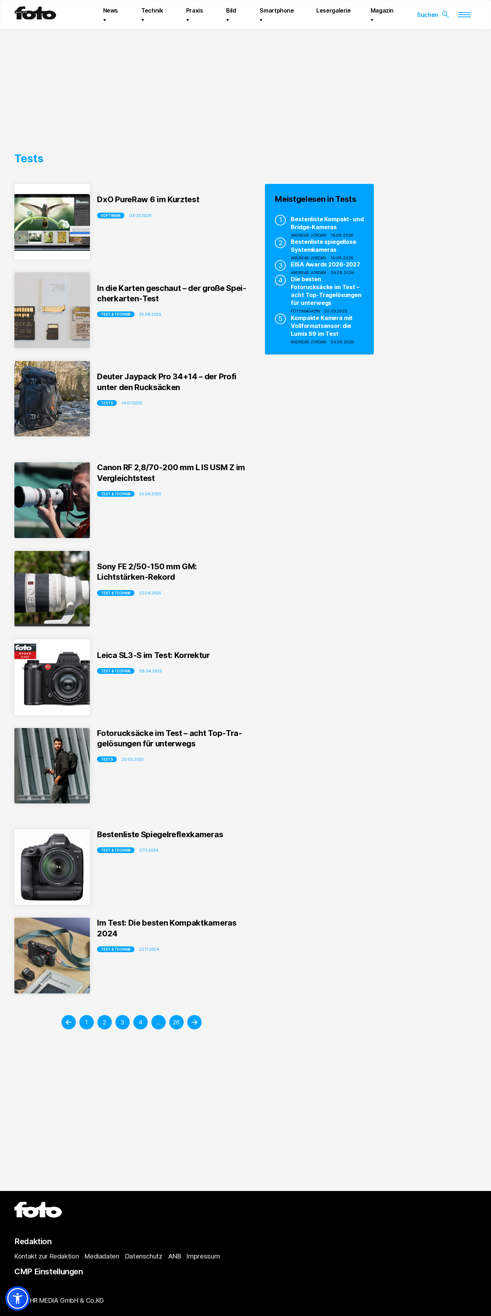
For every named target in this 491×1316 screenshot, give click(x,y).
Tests (107, 403)
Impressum (203, 1256)
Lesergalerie (333, 10)
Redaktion (33, 1241)
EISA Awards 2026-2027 (325, 264)
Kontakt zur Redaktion (46, 1256)
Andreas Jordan (308, 235)
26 (176, 1022)
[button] (17, 1298)
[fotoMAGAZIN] (35, 16)
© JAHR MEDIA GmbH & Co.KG (59, 1300)
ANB (174, 1256)
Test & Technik (116, 314)
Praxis (194, 10)
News (110, 10)
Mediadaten (101, 1256)
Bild (231, 10)
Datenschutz (143, 1256)
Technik (152, 10)
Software (110, 215)
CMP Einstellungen (48, 1271)
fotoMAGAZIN (305, 311)
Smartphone (277, 10)
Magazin (382, 10)
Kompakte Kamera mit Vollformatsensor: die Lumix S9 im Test (322, 325)
